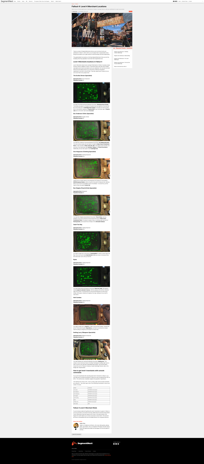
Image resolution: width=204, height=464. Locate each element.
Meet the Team (184, 1)
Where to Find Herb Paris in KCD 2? (120, 66)
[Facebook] (175, 1)
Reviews (18, 1)
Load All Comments (76, 434)
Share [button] (131, 11)
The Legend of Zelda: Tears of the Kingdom (41, 1)
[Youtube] (176, 1)
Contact (190, 1)
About (180, 1)
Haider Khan (75, 11)
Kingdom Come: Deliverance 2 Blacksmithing (122, 55)
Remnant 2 (31, 1)
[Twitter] (173, 1)
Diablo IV (52, 1)
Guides (23, 1)
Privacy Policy (74, 451)
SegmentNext (7, 1)
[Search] (202, 1)
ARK (26, 1)
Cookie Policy (81, 451)
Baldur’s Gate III (58, 1)
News (15, 1)
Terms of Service (88, 451)
